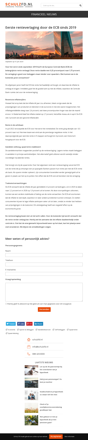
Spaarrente (73, 330)
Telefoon (9, 260)
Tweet (12, 324)
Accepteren (56, 436)
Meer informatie (69, 436)
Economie (11, 330)
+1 (31, 324)
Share (39, 324)
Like (22, 324)
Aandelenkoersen (44, 330)
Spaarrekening (13, 333)
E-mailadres (10, 269)
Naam (8, 251)
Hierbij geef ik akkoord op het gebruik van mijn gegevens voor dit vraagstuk (39, 304)
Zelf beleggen (60, 330)
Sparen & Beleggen (26, 330)
